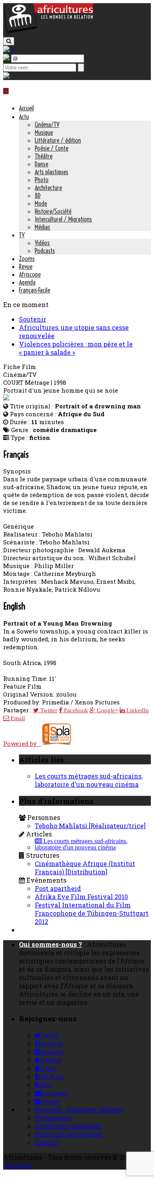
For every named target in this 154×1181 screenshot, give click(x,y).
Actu (24, 117)
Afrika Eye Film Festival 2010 (81, 896)
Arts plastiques (51, 172)
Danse (41, 164)
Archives (17, 1165)
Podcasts (45, 251)
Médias (42, 227)
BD (38, 195)
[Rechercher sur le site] (8, 41)
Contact (47, 1142)
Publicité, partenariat (68, 1134)
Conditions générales (68, 1126)
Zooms (27, 259)
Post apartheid (58, 888)
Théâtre (44, 156)
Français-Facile (34, 290)
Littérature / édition (58, 140)
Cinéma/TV (47, 125)
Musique (44, 132)
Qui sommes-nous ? (50, 944)
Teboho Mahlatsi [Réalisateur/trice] (90, 825)
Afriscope (30, 274)
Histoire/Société (53, 211)
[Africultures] (48, 32)
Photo (42, 180)
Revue (25, 266)
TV (21, 235)
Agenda (27, 282)
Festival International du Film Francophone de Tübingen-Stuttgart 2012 (91, 913)
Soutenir (32, 319)
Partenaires (53, 1118)
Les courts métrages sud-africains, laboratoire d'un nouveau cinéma (89, 780)
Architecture (48, 188)
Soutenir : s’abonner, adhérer (79, 1109)
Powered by (22, 743)
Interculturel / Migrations (63, 219)
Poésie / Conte (51, 148)
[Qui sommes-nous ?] (6, 76)
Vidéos (42, 243)
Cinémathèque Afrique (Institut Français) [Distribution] (85, 867)
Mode (41, 203)
